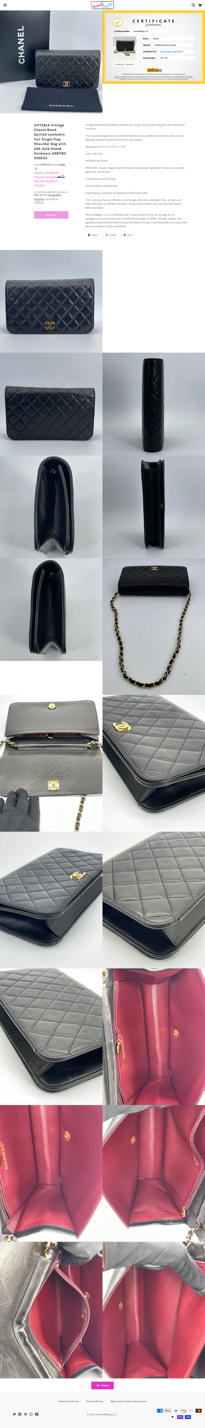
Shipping (39, 199)
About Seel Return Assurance (129, 1401)
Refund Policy (94, 1401)
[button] (51, 194)
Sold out (51, 214)
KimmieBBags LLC (106, 1414)
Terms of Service (68, 1401)
